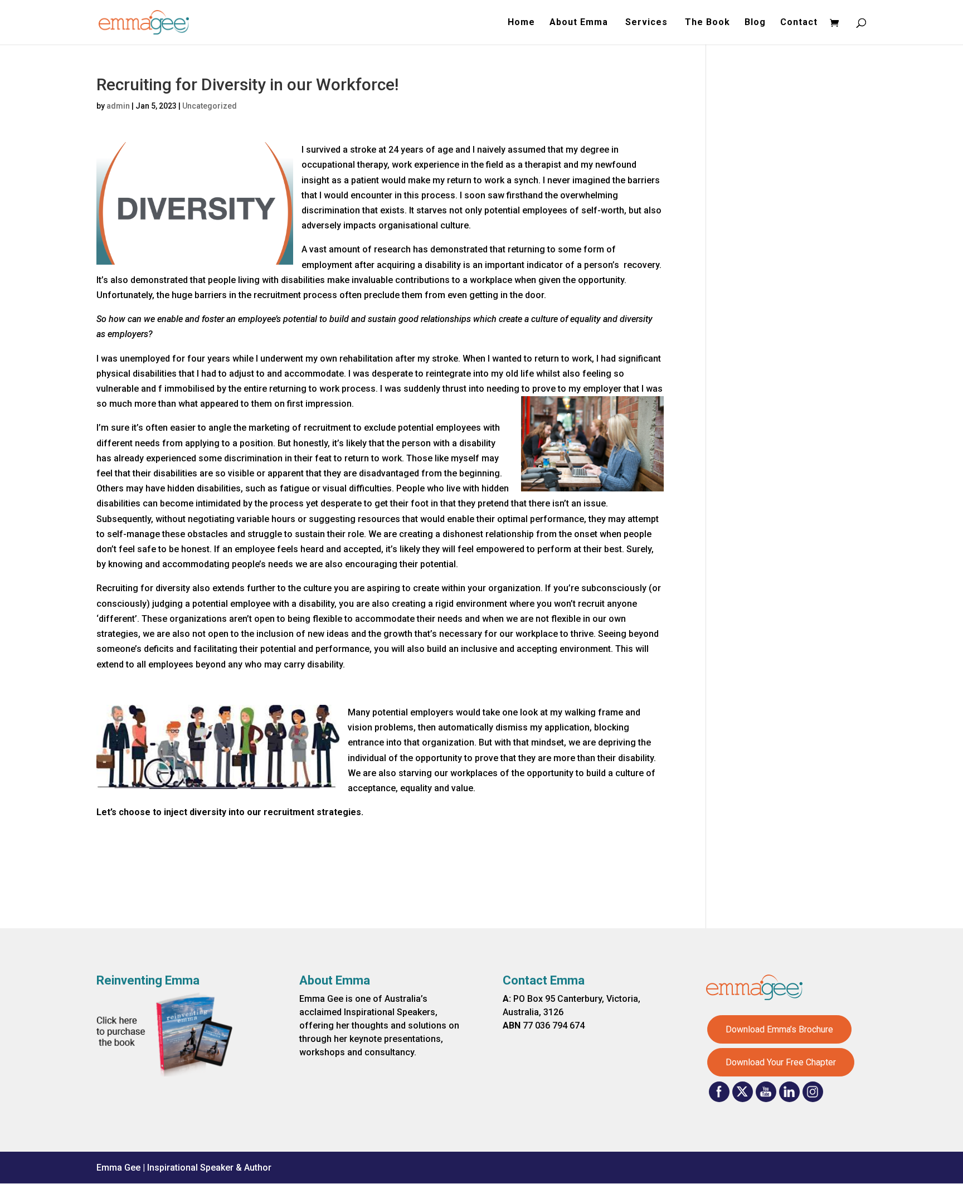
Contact (799, 22)
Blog (755, 22)
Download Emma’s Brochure (779, 1029)
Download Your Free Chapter (781, 1062)
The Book (707, 22)
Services (647, 22)
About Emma (580, 22)
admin (118, 105)
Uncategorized (209, 105)
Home (521, 22)
